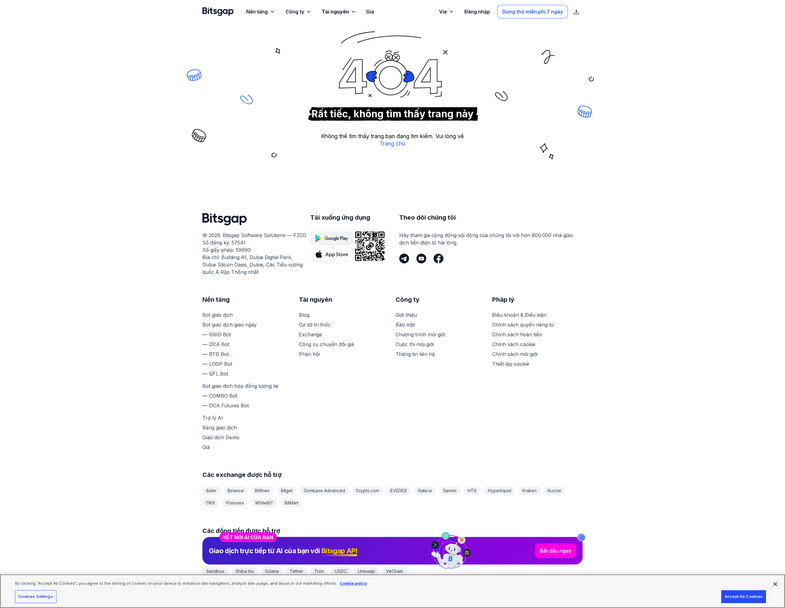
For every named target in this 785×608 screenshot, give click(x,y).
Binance (236, 490)
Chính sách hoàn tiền (517, 334)
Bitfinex (262, 490)
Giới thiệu (406, 315)
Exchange (310, 334)
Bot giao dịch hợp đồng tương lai (240, 386)
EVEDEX (398, 490)
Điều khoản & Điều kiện (519, 315)
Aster (211, 490)
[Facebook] (438, 258)
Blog (304, 315)
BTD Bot (219, 354)
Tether (296, 571)
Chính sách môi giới (515, 354)
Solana (272, 571)
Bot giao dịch (217, 315)
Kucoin (554, 490)
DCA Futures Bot (229, 405)
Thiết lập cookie (510, 364)
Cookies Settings (35, 596)
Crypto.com (367, 490)
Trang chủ (392, 143)
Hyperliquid (499, 490)
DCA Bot (219, 344)
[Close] (581, 538)
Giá (206, 447)
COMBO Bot (223, 396)
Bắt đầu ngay (555, 551)
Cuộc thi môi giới (415, 344)
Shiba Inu (245, 571)
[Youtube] (421, 258)
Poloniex (235, 502)
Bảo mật (405, 325)
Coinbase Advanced (324, 490)
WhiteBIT (264, 502)
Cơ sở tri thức (315, 325)
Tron (319, 571)
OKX (210, 502)
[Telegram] (404, 258)
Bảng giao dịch (219, 428)
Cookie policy (353, 583)
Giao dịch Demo (220, 437)
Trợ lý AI (212, 418)
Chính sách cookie (513, 344)
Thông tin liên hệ (415, 354)
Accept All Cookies (744, 596)
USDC (341, 571)
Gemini (450, 490)
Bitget (287, 490)
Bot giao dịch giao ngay (229, 325)
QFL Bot (218, 374)
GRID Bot (220, 334)
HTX (472, 490)
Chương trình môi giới (420, 334)
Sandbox (215, 571)
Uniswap (366, 571)
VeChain (394, 571)
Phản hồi (309, 354)
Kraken (529, 490)
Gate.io (425, 490)
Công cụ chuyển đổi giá (326, 344)
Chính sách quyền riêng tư (523, 325)
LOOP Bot (220, 364)
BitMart (291, 502)
